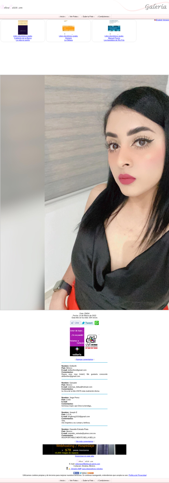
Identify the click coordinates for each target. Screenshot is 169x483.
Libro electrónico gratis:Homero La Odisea (68, 38)
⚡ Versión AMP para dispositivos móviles (85, 469)
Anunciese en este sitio (84, 456)
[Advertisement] (84, 59)
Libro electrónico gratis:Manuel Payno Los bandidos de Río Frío (114, 38)
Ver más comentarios (84, 441)
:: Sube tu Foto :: (88, 17)
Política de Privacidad (137, 475)
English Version (162, 20)
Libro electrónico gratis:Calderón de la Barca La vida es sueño (22, 38)
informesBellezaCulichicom (87, 464)
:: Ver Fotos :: (73, 17)
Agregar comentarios (84, 359)
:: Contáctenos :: (103, 17)
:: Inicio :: (62, 17)
